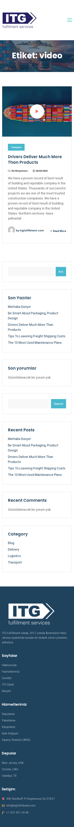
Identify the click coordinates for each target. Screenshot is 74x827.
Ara (61, 271)
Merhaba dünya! (19, 307)
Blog (11, 543)
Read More (59, 231)
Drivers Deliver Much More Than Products (35, 159)
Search (58, 404)
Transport (16, 147)
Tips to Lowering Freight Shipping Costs (36, 336)
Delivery (13, 549)
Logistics (14, 556)
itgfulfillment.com (32, 230)
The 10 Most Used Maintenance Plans (35, 342)
